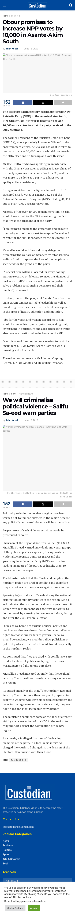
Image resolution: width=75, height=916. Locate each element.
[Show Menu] (4, 5)
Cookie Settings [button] (15, 908)
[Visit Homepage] (37, 5)
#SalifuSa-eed (18, 760)
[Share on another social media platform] (63, 102)
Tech (5, 863)
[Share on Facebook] (22, 102)
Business (8, 845)
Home (5, 16)
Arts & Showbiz (11, 859)
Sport (6, 854)
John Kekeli (12, 48)
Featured (15, 16)
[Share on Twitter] (43, 102)
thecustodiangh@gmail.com (18, 826)
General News (26, 394)
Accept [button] (34, 908)
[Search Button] (70, 5)
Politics (7, 850)
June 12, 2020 (31, 48)
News (14, 394)
